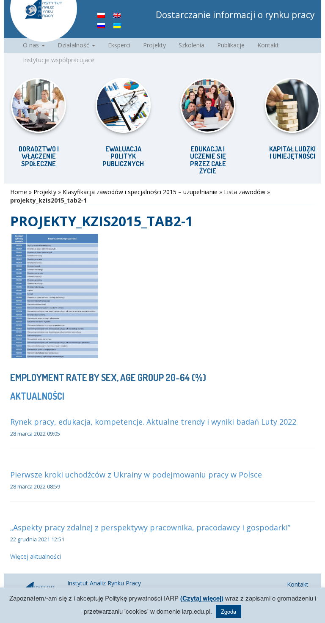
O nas (32, 45)
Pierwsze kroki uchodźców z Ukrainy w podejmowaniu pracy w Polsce (136, 474)
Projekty (154, 45)
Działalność (74, 45)
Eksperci (119, 45)
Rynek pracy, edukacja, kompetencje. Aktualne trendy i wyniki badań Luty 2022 (153, 422)
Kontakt (268, 45)
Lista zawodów (244, 192)
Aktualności (37, 396)
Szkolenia (191, 45)
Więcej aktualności (35, 556)
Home (18, 192)
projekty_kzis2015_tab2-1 (101, 221)
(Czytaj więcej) (201, 598)
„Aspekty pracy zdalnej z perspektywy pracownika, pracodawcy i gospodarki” (150, 527)
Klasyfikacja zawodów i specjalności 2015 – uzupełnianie (140, 192)
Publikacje (231, 45)
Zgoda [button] (228, 611)
